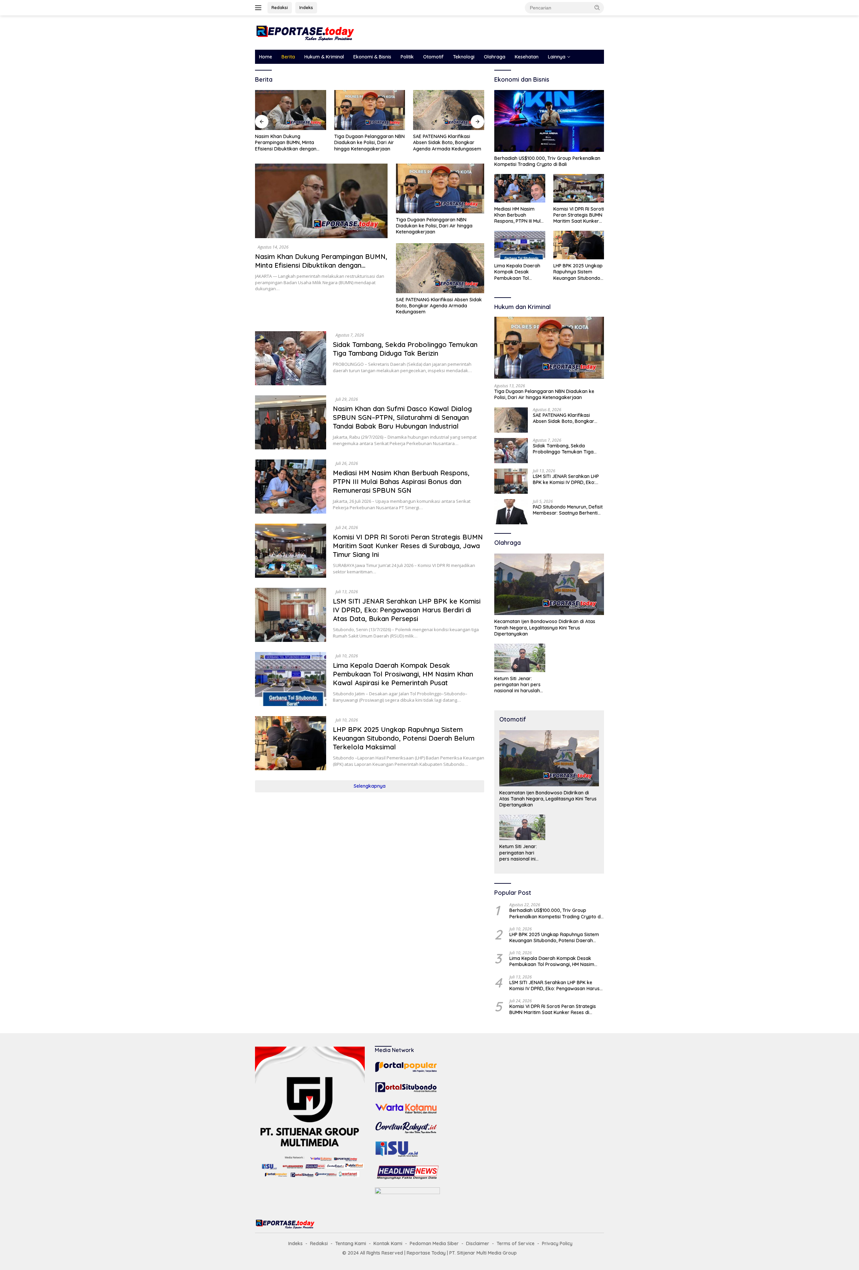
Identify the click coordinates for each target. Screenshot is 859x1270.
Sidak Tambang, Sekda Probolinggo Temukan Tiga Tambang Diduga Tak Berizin (405, 348)
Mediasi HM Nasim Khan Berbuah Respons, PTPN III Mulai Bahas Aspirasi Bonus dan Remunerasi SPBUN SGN (401, 481)
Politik (407, 57)
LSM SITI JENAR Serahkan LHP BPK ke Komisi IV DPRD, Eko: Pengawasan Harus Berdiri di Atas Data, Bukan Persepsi (407, 610)
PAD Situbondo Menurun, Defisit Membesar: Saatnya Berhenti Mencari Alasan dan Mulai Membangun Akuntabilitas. (568, 510)
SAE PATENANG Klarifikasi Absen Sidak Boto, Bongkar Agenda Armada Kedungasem (447, 142)
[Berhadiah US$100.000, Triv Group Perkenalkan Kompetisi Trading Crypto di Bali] (549, 121)
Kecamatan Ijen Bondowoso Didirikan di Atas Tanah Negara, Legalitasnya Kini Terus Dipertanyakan (544, 627)
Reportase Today (426, 1253)
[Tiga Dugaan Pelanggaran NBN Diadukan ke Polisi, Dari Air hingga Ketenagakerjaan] (369, 110)
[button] (597, 7)
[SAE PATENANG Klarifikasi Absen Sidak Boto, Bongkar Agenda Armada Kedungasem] (448, 110)
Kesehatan (527, 57)
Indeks (306, 7)
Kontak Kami (387, 1243)
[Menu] (259, 7)
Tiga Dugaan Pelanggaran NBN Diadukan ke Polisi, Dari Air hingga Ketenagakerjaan (369, 142)
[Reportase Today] (305, 32)
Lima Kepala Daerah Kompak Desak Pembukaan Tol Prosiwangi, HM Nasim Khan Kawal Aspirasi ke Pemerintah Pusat (403, 674)
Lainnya (556, 57)
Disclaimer (477, 1243)
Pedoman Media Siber (434, 1243)
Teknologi (463, 57)
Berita (288, 57)
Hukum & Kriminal (324, 57)
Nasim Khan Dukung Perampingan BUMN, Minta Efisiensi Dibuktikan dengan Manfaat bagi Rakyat (285, 142)
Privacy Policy (557, 1243)
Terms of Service (516, 1243)
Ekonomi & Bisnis (372, 57)
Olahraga (494, 57)
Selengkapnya (370, 786)
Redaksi (279, 7)
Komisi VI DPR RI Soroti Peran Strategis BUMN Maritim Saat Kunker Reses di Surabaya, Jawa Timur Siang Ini (408, 546)
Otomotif (433, 57)
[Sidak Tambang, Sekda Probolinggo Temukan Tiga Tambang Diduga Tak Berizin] (290, 358)
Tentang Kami (350, 1243)
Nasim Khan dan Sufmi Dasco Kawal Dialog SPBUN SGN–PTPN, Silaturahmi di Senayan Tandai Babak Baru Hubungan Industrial (402, 417)
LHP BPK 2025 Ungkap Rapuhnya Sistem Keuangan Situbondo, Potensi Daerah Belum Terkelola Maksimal (403, 738)
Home (265, 57)
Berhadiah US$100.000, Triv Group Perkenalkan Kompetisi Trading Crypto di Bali (547, 161)
